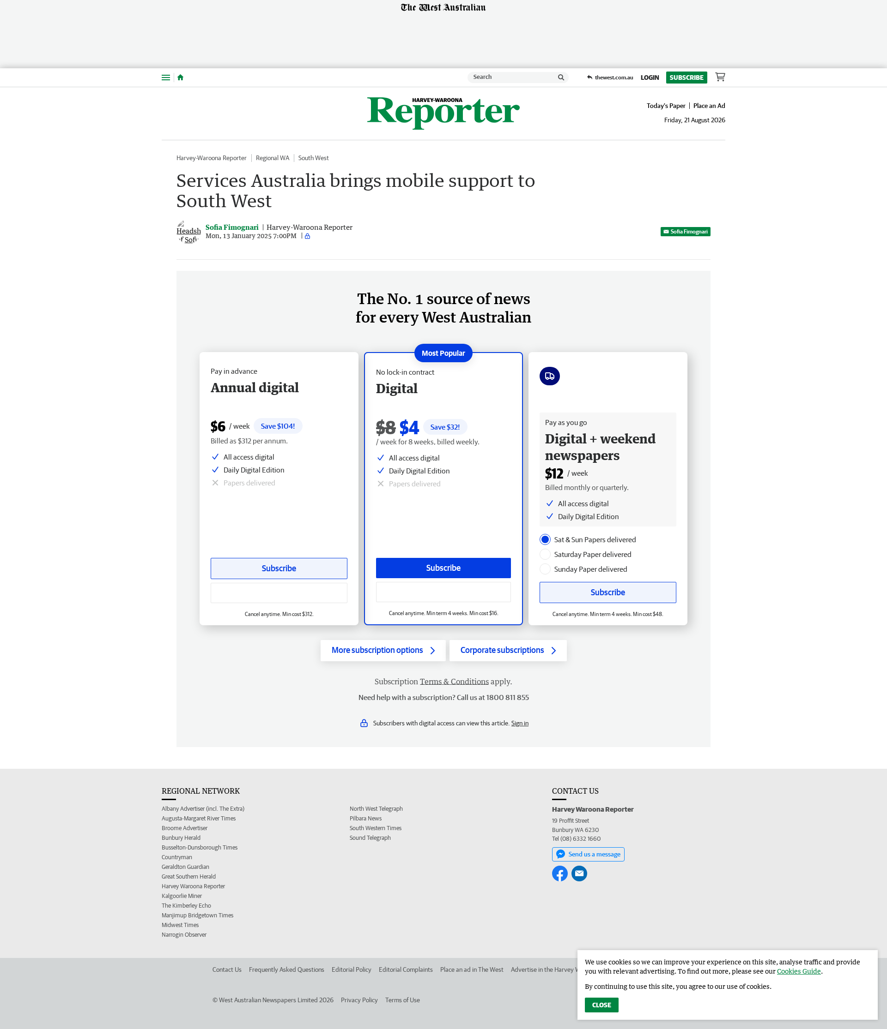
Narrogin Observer (184, 934)
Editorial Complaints (406, 969)
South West (313, 158)
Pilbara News (366, 818)
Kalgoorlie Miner (182, 895)
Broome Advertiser (184, 828)
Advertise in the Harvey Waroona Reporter (568, 969)
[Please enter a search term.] (561, 77)
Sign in (520, 723)
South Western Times (375, 828)
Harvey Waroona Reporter (193, 886)
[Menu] (166, 77)
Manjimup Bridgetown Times (197, 915)
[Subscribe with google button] (443, 592)
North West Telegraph (376, 808)
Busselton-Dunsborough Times (199, 847)
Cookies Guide (799, 971)
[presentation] (545, 539)
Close (601, 1005)
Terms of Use (402, 1000)
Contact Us (227, 969)
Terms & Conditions (454, 681)
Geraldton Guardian (185, 866)
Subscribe (687, 77)
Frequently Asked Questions (286, 969)
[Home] (180, 77)
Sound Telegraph (370, 837)
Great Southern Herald (189, 876)
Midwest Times (180, 924)
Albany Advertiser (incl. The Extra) (203, 808)
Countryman (177, 857)
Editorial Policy (351, 969)
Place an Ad (709, 105)
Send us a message (594, 854)
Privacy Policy (359, 1000)
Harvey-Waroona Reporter (211, 158)
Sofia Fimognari (689, 231)
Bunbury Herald (181, 837)
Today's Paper (666, 105)
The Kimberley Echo (186, 905)
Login (650, 77)
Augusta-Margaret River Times (199, 818)
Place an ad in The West (472, 969)
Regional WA (272, 158)
